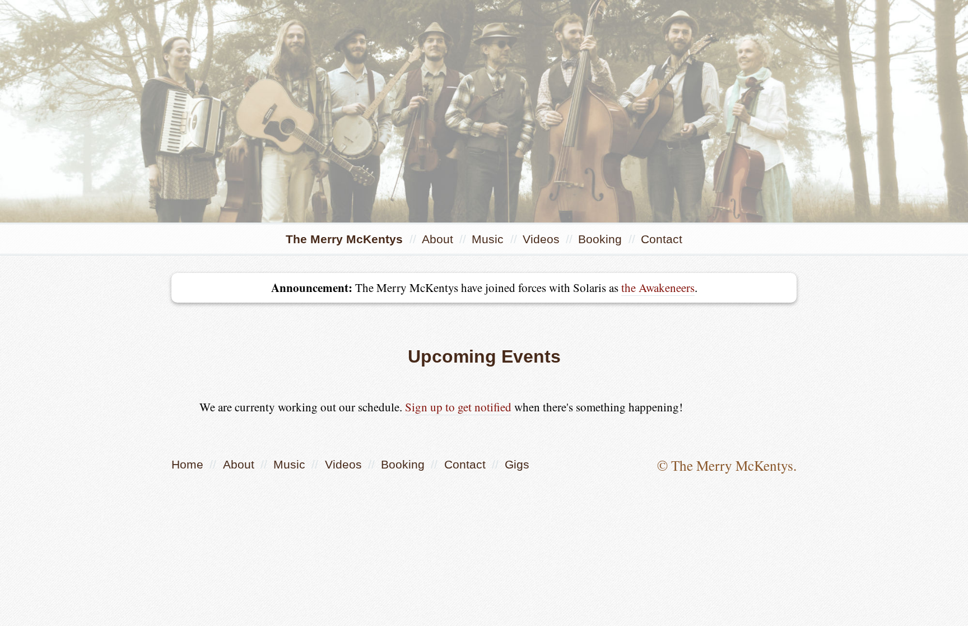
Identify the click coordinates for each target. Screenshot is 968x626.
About (439, 239)
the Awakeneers (658, 287)
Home (187, 464)
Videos (543, 239)
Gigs (517, 464)
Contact (661, 239)
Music (489, 239)
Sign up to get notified (458, 407)
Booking (601, 239)
